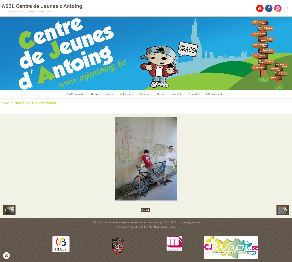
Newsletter (195, 94)
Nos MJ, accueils (75, 94)
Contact (177, 94)
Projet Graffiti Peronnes (44, 102)
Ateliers (95, 94)
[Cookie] (6, 255)
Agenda (126, 94)
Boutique (145, 94)
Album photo (21, 102)
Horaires (161, 94)
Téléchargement (214, 94)
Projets (109, 94)
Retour (145, 210)
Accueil (6, 102)
